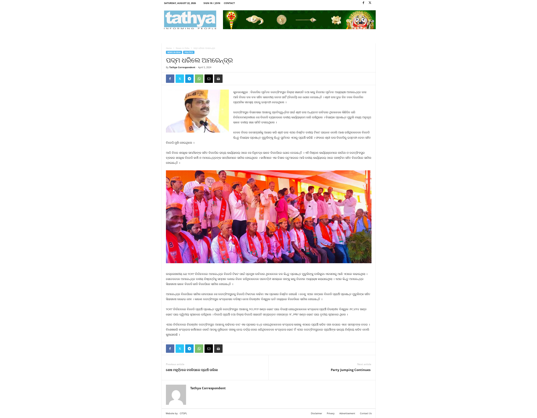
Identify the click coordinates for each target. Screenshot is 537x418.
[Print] (218, 78)
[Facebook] (363, 3)
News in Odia (182, 48)
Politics (189, 52)
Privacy (331, 413)
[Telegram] (189, 78)
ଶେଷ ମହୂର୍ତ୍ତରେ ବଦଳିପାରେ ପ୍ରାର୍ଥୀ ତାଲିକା (192, 370)
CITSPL (183, 413)
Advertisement (347, 413)
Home (169, 48)
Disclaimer (316, 413)
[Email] (209, 78)
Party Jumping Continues (351, 370)
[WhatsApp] (199, 78)
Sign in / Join (211, 3)
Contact (229, 3)
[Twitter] (370, 3)
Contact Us (366, 413)
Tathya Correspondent (182, 67)
